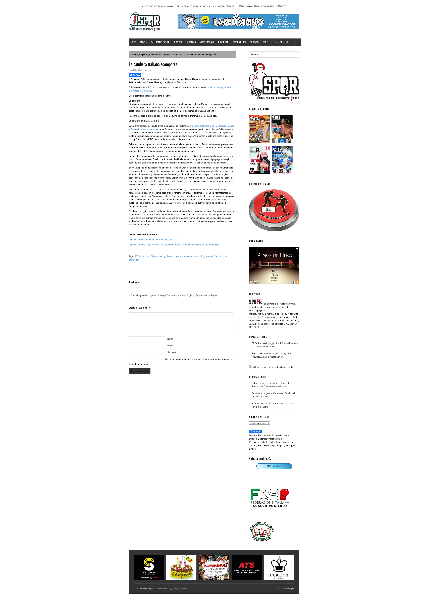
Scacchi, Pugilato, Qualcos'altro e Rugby (149, 55)
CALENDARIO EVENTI (160, 42)
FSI (202, 256)
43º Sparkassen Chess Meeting (150, 256)
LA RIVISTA (177, 42)
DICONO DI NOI (239, 42)
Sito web (171, 352)
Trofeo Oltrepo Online (283, 42)
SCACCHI (177, 55)
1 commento (148, 70)
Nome (170, 339)
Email (170, 345)
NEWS (141, 42)
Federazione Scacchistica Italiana (183, 256)
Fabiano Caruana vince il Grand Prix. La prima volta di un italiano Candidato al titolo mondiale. (174, 244)
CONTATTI (254, 42)
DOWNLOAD (223, 42)
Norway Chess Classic (217, 256)
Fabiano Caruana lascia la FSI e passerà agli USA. (153, 239)
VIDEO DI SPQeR (207, 42)
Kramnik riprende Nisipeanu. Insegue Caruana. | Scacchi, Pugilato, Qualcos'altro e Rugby (173, 295)
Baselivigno (289, 589)
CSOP (264, 42)
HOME (133, 42)
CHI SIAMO (191, 42)
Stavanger (134, 260)
